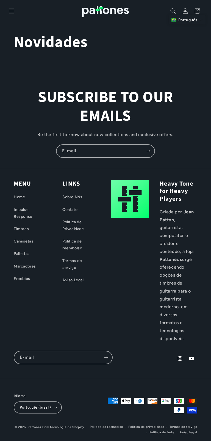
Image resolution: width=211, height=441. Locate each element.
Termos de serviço (72, 264)
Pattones (34, 427)
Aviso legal (188, 432)
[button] (11, 11)
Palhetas (22, 253)
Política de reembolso (72, 244)
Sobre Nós (72, 197)
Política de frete (161, 432)
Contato (69, 209)
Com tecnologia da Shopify (63, 427)
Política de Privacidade (73, 225)
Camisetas (23, 241)
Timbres (21, 229)
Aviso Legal (73, 280)
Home (19, 197)
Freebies (22, 278)
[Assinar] (148, 151)
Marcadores (25, 266)
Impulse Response (23, 213)
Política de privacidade (146, 427)
